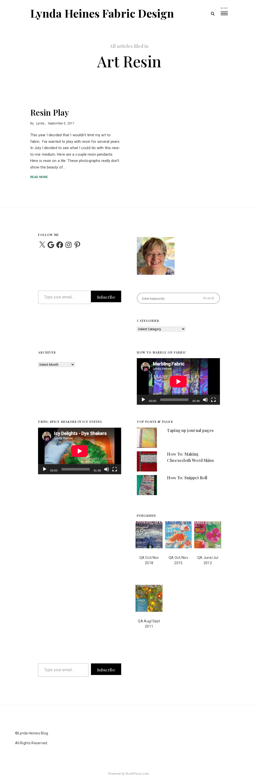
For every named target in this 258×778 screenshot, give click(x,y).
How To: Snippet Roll (187, 477)
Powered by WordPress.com (128, 773)
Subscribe (106, 297)
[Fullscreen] (213, 403)
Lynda (40, 123)
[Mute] (205, 403)
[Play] (143, 403)
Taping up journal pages (190, 430)
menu (224, 8)
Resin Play (49, 112)
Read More (39, 177)
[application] (178, 381)
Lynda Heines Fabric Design (102, 13)
